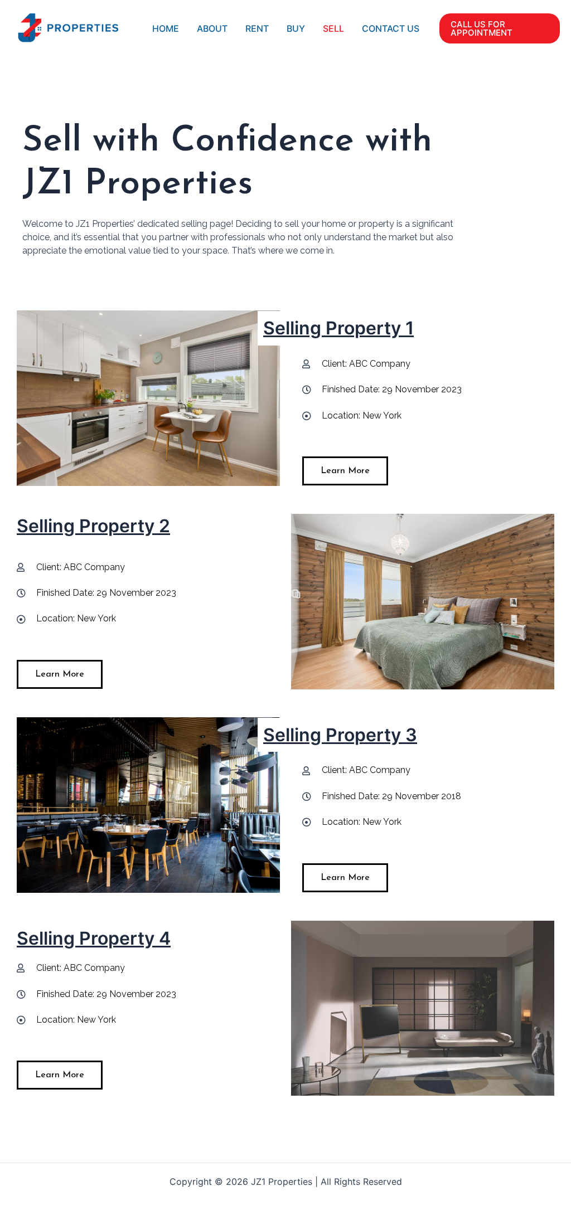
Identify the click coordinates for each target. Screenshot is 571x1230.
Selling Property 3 (340, 735)
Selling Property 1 (338, 328)
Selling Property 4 (94, 938)
